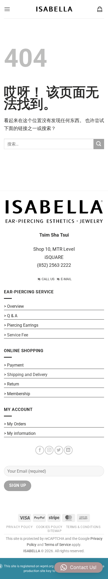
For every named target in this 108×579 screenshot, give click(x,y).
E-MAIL (66, 279)
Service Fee (17, 334)
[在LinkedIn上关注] (68, 450)
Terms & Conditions (83, 527)
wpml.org (46, 566)
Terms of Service (57, 545)
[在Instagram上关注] (49, 450)
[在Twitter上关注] (59, 450)
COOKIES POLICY (49, 527)
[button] (7, 9)
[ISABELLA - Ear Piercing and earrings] (54, 9)
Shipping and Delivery (27, 374)
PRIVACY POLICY (19, 527)
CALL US (48, 279)
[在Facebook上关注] (39, 450)
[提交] (99, 144)
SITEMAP (54, 531)
